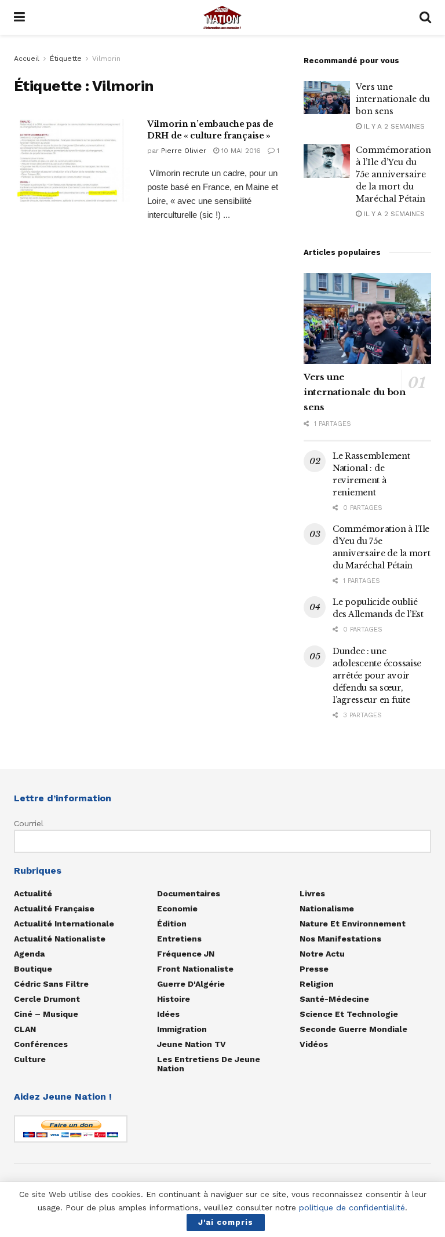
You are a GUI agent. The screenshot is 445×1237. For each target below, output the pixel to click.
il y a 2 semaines (393, 126)
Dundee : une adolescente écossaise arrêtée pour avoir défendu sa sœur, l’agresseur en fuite (377, 675)
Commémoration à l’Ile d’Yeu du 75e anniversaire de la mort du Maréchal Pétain (393, 174)
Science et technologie (349, 1014)
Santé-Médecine (334, 999)
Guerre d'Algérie (191, 983)
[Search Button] (425, 17)
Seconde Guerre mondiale (353, 1029)
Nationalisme (327, 908)
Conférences (41, 1044)
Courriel (28, 823)
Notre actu (322, 953)
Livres (312, 893)
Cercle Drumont (47, 999)
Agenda (29, 953)
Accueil (26, 58)
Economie (177, 908)
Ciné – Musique (46, 1014)
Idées (168, 1014)
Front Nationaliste (195, 968)
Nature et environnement (353, 923)
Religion (317, 983)
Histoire (173, 999)
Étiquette (66, 58)
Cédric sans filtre (51, 983)
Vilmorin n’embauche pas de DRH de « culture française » (210, 130)
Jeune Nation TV (191, 1044)
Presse (314, 968)
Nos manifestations (340, 938)
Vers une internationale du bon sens (393, 99)
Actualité (33, 893)
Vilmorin (106, 58)
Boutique (33, 968)
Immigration (182, 1029)
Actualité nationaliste (59, 938)
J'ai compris (225, 1222)
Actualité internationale (64, 923)
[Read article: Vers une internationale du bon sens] (327, 97)
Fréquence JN (185, 953)
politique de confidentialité (352, 1207)
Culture (30, 1059)
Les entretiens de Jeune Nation (208, 1063)
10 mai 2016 (240, 151)
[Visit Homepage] (222, 17)
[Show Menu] (19, 17)
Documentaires (188, 893)
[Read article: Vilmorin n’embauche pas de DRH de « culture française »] (72, 160)
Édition (172, 923)
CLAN (25, 1029)
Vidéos (314, 1044)
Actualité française (54, 908)
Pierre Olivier (183, 151)
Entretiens (179, 938)
